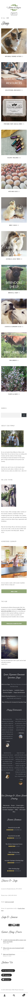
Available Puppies (19, 689)
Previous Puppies (7, 692)
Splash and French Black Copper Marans (13, 807)
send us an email (9, 901)
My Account (4, 995)
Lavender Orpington (8, 809)
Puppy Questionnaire (19, 692)
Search (14, 995)
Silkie (16, 809)
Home (4, 18)
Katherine (21, 732)
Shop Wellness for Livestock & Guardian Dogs (14, 701)
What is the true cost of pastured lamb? (13, 947)
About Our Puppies (8, 689)
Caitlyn (8, 741)
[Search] (24, 415)
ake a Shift (14, 591)
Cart (22, 994)
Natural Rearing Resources (9, 695)
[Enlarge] (21, 432)
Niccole (8, 772)
